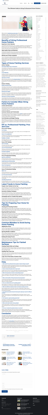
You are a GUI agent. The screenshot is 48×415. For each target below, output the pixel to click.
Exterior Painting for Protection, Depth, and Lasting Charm (41, 93)
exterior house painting (40, 119)
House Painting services (40, 126)
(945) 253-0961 (43, 3)
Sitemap (19, 414)
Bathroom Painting (39, 112)
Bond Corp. (37, 64)
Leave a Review (6, 0)
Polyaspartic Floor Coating (38, 136)
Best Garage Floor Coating (43, 113)
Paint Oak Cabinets (38, 135)
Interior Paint (38, 127)
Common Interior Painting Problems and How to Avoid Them (11, 358)
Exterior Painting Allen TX (36, 401)
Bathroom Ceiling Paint (38, 111)
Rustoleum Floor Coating (44, 142)
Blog (33, 403)
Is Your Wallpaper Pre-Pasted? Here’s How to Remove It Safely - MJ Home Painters (41, 84)
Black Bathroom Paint (43, 114)
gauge (21, 113)
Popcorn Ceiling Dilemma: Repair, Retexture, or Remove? (40, 71)
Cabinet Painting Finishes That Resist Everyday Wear (41, 97)
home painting (11, 320)
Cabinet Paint (38, 115)
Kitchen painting (40, 128)
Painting (42, 131)
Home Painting (4, 16)
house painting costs (40, 124)
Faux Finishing (37, 120)
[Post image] (4, 353)
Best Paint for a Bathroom (38, 114)
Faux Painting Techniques (38, 121)
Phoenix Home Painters (42, 135)
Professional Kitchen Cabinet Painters (39, 141)
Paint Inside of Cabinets (43, 134)
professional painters (16, 79)
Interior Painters (42, 127)
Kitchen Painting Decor (38, 129)
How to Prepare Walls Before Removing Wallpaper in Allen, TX (41, 86)
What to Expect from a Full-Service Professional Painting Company (11, 363)
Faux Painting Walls (43, 121)
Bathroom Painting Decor (38, 113)
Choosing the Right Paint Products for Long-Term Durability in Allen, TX (11, 353)
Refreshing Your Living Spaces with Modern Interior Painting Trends (27, 363)
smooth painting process (26, 182)
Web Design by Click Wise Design (25, 414)
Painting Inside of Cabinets (38, 134)
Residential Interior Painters (38, 142)
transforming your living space (13, 33)
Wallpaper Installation (42, 143)
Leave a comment (25, 330)
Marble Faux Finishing (43, 129)
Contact (34, 405)
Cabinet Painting (39, 116)
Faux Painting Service (41, 120)
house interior (38, 123)
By (15, 330)
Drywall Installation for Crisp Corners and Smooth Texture (41, 101)
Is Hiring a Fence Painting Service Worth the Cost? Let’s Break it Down (40, 76)
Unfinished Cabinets (38, 143)
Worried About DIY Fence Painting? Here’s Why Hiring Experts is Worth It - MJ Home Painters (41, 74)
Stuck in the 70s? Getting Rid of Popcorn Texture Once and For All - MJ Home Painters (41, 69)
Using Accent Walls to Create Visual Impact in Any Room (27, 353)
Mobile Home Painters (40, 130)
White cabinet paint (39, 144)
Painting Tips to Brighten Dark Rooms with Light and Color (27, 358)
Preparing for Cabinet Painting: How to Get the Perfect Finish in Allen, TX (41, 65)
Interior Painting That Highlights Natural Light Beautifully (41, 104)
